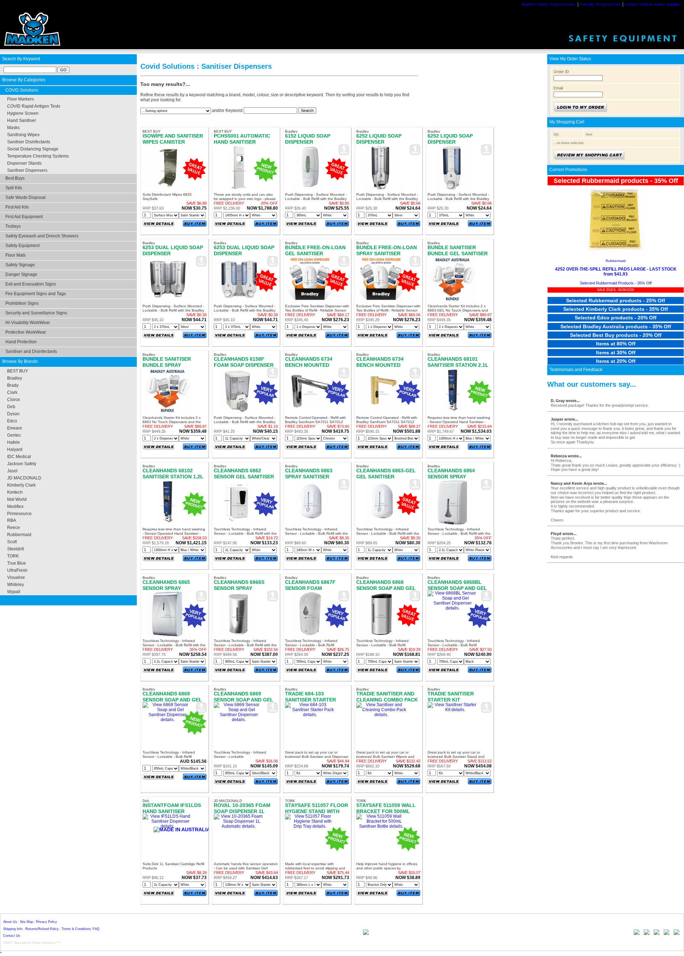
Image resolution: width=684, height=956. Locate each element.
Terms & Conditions (76, 929)
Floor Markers (20, 99)
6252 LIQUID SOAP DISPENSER (378, 138)
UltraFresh (17, 570)
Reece (13, 527)
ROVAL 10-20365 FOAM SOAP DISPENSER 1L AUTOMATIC (242, 811)
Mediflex (15, 506)
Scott (12, 541)
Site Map (26, 922)
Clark (12, 392)
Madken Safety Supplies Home (548, 4)
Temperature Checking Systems (38, 156)
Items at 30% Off (616, 352)
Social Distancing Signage (32, 149)
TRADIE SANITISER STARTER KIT (451, 696)
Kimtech (15, 492)
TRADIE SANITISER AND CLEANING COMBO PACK (387, 696)
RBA (11, 520)
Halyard (14, 449)
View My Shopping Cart (600, 4)
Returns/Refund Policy (42, 929)
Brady (13, 385)
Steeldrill (15, 548)
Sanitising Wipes (23, 134)
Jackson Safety (21, 463)
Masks (13, 127)
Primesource (19, 513)
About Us (10, 922)
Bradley (14, 378)
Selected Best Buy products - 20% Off (616, 335)
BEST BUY (17, 371)
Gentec (14, 435)
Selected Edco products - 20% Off (616, 317)
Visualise (16, 577)
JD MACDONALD (24, 478)
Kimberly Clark (21, 485)
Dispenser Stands (24, 163)
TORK (13, 556)
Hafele (13, 442)
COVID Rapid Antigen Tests (33, 106)
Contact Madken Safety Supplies (653, 4)
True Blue (16, 563)
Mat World (17, 499)
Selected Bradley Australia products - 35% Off (615, 326)
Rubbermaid (19, 534)
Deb (11, 406)
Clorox (13, 399)
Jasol (12, 470)
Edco (12, 420)
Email (558, 88)
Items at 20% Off (616, 361)
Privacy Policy (46, 922)
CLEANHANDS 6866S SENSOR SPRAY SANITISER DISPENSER (242, 588)
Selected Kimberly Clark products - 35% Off (615, 309)
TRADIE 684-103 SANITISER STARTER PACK (310, 699)
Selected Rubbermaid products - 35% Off (616, 180)
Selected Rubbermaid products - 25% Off (615, 300)
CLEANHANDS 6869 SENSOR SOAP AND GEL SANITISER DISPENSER (243, 699)
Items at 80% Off (616, 343)
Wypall (13, 591)
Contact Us (11, 935)
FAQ (96, 929)
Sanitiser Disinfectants (28, 141)
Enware (14, 428)
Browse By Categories (23, 79)
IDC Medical (19, 456)
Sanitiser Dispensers (27, 170)
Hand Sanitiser (21, 120)
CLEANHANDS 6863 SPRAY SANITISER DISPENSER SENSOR (310, 476)
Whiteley (15, 584)
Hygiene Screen (22, 113)
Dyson (13, 413)
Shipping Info (12, 929)
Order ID (561, 72)
